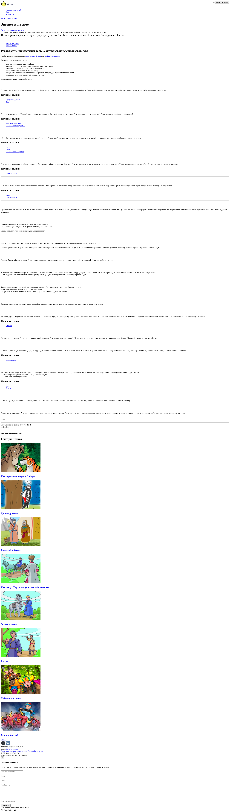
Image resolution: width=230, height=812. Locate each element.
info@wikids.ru (12, 749)
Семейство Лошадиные (15, 126)
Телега (8, 388)
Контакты (10, 14)
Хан (7, 102)
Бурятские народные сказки (12, 30)
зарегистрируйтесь (33, 56)
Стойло (9, 326)
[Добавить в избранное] (8, 427)
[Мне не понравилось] (5, 427)
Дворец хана (11, 360)
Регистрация (6, 18)
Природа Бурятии (13, 99)
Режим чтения (11, 46)
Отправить (6, 805)
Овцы (8, 149)
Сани (8, 386)
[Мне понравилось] (2, 427)
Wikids (3, 740)
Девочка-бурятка (12, 197)
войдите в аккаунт (52, 56)
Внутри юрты (11, 173)
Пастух (9, 147)
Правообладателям (35, 751)
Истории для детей (13, 10)
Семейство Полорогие (15, 152)
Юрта (8, 195)
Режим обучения (12, 44)
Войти (14, 18)
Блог (8, 12)
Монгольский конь (13, 123)
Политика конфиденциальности (14, 751)
